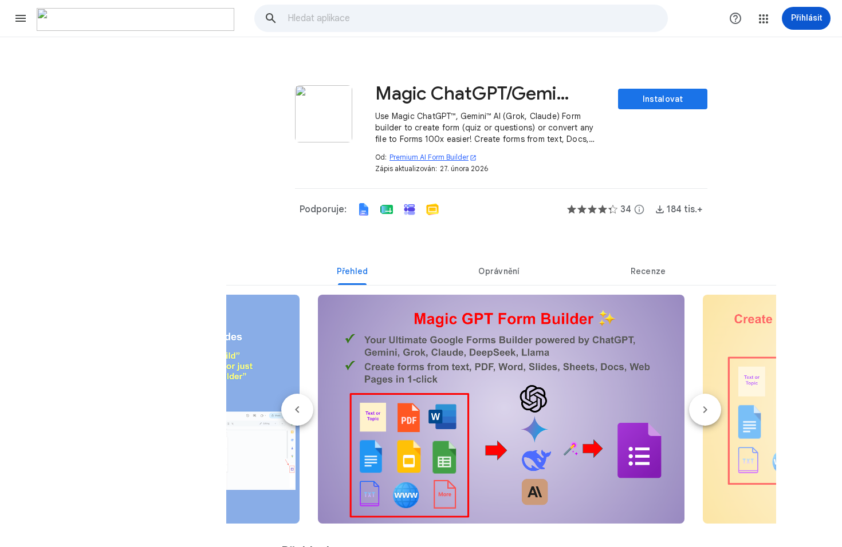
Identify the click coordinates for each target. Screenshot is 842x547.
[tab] (352, 271)
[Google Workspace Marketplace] (135, 19)
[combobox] (477, 18)
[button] (20, 18)
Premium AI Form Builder (433, 157)
